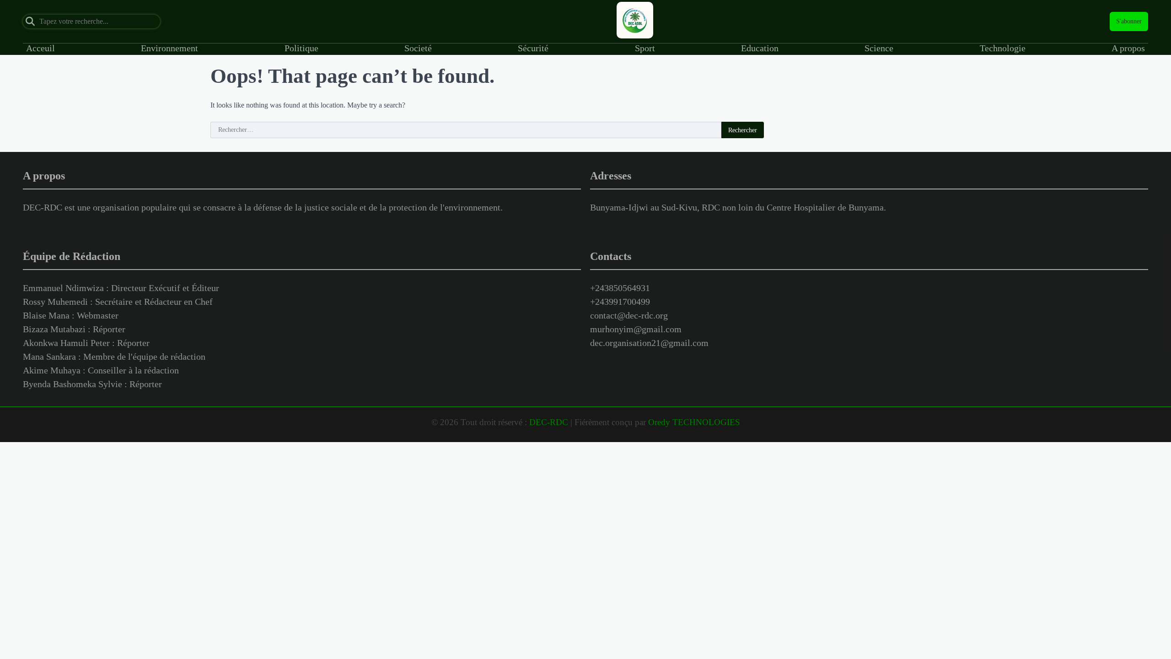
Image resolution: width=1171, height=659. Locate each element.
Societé (418, 48)
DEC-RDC (548, 422)
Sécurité (533, 48)
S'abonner (1129, 21)
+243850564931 (620, 288)
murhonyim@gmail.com (636, 329)
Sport (645, 48)
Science (879, 48)
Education (760, 48)
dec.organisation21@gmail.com (649, 343)
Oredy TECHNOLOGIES (694, 422)
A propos (1128, 48)
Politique (301, 48)
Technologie (1003, 48)
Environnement (169, 48)
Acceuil (40, 48)
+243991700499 (620, 302)
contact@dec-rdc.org (629, 315)
